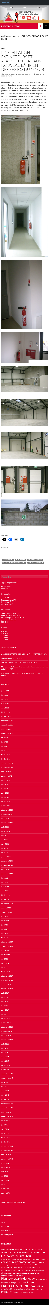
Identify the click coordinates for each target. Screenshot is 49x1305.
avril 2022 (5, 887)
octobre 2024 (6, 772)
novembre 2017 (7, 1074)
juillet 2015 (5, 1167)
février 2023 (5, 852)
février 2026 (5, 712)
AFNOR (4, 1249)
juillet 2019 (5, 997)
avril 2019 (5, 1010)
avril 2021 (5, 933)
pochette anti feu (7, 1282)
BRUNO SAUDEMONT (25, 74)
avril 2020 (5, 963)
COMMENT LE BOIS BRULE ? (12, 658)
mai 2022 (4, 882)
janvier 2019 (5, 1023)
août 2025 (5, 738)
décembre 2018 (7, 1027)
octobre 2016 (6, 1112)
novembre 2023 (7, 814)
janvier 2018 (5, 1069)
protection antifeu (7, 1289)
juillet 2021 (5, 921)
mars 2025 (5, 750)
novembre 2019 (7, 980)
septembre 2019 (7, 989)
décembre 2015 (7, 1146)
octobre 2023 (6, 818)
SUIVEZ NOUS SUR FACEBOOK (13, 1202)
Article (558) (5, 586)
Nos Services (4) (7, 604)
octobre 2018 (6, 1035)
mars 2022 (5, 891)
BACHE (22, 1249)
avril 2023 (5, 844)
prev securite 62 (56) (8, 620)
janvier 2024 (5, 806)
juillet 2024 (5, 780)
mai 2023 (4, 840)
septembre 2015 (7, 1159)
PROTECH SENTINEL (15, 1286)
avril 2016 (5, 1129)
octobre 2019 (6, 984)
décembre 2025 (7, 721)
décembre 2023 (7, 810)
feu (39, 1265)
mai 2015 (4, 1176)
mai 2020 (4, 959)
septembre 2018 (7, 1040)
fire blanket (14, 1267)
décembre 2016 (7, 1104)
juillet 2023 (5, 831)
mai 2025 (4, 746)
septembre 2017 (7, 1078)
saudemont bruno (26, 1292)
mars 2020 (5, 967)
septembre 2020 (7, 946)
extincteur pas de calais (8, 1265)
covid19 (34, 1262)
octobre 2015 (6, 1155)
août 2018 (5, 1044)
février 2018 (5, 1065)
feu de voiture (6, 1267)
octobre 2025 (6, 729)
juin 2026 (4, 695)
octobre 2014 (6, 1193)
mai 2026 (4, 699)
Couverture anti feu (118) (10, 613)
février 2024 (5, 801)
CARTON (39, 1249)
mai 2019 (4, 1006)
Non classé (5, 1226)
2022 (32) (4, 640)
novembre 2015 (7, 1150)
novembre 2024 (7, 767)
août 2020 (5, 950)
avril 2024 (5, 793)
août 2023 (5, 827)
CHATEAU (15, 1252)
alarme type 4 (8, 560)
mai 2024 (4, 789)
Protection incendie (36, 562)
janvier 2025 (5, 759)
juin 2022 (4, 878)
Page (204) (5, 589)
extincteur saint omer (21, 1265)
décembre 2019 (7, 976)
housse (20, 1267)
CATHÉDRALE (6, 1252)
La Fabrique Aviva (30, 1270)
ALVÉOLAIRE (11, 1249)
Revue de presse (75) (8, 600)
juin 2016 (4, 1125)
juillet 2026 (5, 691)
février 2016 (5, 1138)
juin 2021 (4, 925)
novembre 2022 (7, 865)
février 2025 (5, 755)
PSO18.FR (17, 1292)
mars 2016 (5, 1133)
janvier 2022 (5, 899)
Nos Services (6, 1230)
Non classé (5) (6, 602)
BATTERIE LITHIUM (30, 1249)
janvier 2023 (5, 857)
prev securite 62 (24, 1282)
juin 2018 (4, 1048)
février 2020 (5, 972)
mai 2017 (4, 1087)
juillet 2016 (5, 1121)
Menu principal (46, 26)
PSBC (4, 1291)
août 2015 (5, 1163)
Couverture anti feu (16, 1256)
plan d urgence (6, 1273)
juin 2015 (4, 1172)
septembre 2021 (7, 912)
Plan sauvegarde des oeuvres (20, 1278)
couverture (39, 1251)
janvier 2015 (5, 1189)
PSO (11, 1291)
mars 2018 (5, 1061)
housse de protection (31, 1267)
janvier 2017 (5, 1099)
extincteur (41, 1262)
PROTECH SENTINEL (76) (10, 616)
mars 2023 (5, 848)
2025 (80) (4, 633)
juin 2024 (4, 784)
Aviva (17, 1249)
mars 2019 (5, 1014)
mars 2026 (5, 708)
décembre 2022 (7, 861)
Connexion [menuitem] (5, 3)
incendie (18, 1270)
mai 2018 (4, 1052)
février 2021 (5, 938)
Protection (37, 1286)
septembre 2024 (7, 776)
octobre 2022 (6, 870)
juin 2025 (4, 742)
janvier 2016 (5, 1142)
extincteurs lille (33, 1265)
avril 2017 (5, 1091)
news (3, 48)
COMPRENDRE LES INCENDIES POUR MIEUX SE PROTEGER (24, 654)
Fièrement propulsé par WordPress (12, 1302)
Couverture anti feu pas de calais (10, 1259)
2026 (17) (4, 631)
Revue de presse (7, 1235)
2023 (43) (4, 637)
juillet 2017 (5, 1082)
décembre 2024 (7, 763)
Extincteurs (20, 560)
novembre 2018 (7, 1031)
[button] (24, 414)
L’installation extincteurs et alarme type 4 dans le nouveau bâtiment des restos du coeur (23, 61)
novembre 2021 (7, 904)
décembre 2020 (7, 942)
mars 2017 (5, 1095)
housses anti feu (7, 1270)
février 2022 (5, 895)
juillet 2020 (5, 955)
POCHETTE (43, 1279)
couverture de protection (16, 1262)
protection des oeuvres (20, 1289)
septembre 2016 (7, 1116)
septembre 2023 (7, 823)
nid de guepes (40, 1270)
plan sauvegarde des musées (12, 1275)
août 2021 (5, 916)
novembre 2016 (7, 1108)
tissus (33, 1292)
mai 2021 (4, 929)
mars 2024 (5, 797)
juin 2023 (4, 835)
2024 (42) (4, 635)
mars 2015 (5, 1184)
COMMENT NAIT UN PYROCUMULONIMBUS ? (19, 663)
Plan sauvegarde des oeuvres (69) (13, 618)
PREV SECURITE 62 (10, 26)
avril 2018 (5, 1057)
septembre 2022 (7, 874)
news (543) (5, 598)
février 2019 (5, 1018)
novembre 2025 (7, 725)
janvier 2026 (5, 716)
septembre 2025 (7, 733)
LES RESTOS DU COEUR (35, 560)
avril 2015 (5, 1180)
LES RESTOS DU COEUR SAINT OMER (14, 562)
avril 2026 (5, 704)
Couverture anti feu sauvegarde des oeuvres (33, 1259)
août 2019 (5, 993)
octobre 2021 (6, 908)
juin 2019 (4, 1001)
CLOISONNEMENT (26, 1252)
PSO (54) (4, 622)
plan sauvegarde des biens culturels (26, 1273)
